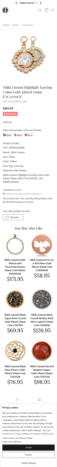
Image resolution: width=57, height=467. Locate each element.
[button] (5, 10)
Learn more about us (12, 441)
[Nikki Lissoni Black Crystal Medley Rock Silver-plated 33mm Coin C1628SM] (42, 299)
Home (6, 24)
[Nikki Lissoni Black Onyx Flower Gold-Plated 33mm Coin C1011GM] (15, 351)
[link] (28, 462)
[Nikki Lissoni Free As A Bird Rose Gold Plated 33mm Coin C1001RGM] (42, 244)
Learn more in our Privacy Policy (17, 438)
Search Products (17, 403)
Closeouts (27, 24)
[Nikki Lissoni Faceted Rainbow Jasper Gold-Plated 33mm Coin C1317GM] (42, 351)
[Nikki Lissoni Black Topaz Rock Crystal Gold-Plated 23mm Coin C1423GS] (15, 299)
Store (16, 24)
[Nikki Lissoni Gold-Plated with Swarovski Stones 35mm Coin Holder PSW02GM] (15, 244)
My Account (39, 403)
